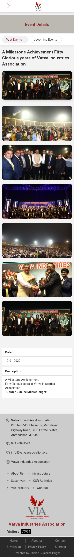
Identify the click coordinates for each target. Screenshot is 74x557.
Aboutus (37, 540)
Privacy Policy (37, 546)
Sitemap (60, 546)
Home (14, 540)
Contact (60, 540)
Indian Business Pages (45, 553)
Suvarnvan (14, 546)
